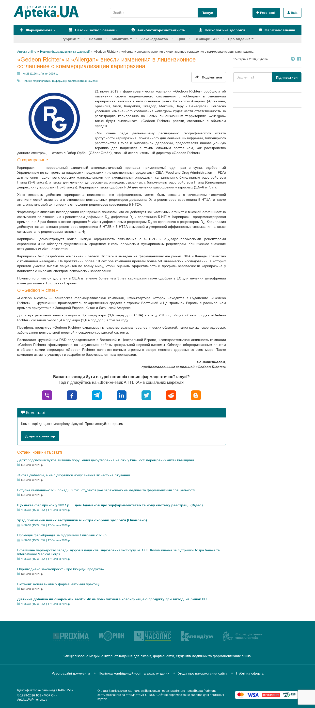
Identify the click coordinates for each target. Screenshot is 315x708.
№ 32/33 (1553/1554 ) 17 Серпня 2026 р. (45, 509)
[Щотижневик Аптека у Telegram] (292, 59)
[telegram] (97, 395)
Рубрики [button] (69, 39)
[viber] (47, 395)
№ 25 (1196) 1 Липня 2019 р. (40, 73)
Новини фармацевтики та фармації (45, 80)
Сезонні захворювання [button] (94, 30)
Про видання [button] (239, 39)
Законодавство (154, 39)
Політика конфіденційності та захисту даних (134, 673)
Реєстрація (267, 13)
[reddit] (171, 395)
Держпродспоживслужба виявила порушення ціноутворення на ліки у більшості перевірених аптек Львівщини (105, 460)
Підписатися (287, 77)
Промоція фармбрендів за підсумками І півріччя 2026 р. (62, 535)
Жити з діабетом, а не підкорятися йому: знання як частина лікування (73, 475)
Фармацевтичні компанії (83, 80)
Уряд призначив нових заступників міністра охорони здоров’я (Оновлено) (82, 520)
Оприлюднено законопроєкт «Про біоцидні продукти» (60, 569)
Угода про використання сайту (202, 673)
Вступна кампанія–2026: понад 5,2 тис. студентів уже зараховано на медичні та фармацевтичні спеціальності (106, 490)
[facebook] (72, 395)
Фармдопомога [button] (38, 30)
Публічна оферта (250, 673)
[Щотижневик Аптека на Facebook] (299, 59)
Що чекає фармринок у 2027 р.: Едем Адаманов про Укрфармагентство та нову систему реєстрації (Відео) (110, 505)
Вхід (294, 13)
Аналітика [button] (120, 39)
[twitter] (146, 395)
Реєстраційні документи (71, 673)
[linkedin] (121, 395)
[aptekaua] (196, 395)
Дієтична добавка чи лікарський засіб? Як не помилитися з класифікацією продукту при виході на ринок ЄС (112, 599)
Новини (95, 39)
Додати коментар (40, 436)
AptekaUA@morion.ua (32, 699)
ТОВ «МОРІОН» (46, 695)
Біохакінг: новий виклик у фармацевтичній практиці (58, 584)
